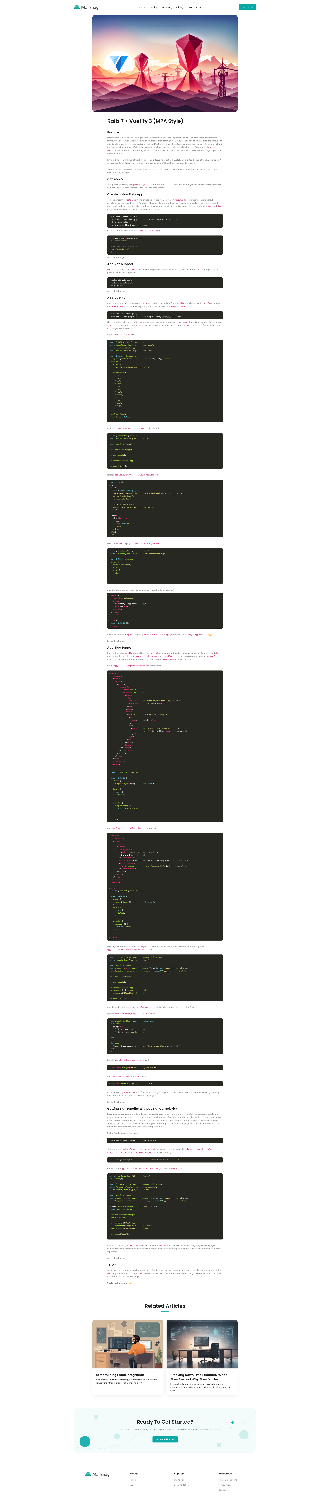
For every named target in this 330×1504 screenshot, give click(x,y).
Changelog (179, 1480)
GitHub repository (161, 169)
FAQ (190, 7)
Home (142, 7)
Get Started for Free (165, 1439)
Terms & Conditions (227, 1480)
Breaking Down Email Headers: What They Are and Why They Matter (198, 1377)
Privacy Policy (224, 1485)
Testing (154, 7)
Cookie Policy (224, 1490)
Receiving (167, 7)
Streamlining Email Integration (120, 1375)
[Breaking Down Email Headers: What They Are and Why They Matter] (202, 1344)
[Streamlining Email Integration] (127, 1344)
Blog (198, 7)
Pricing (179, 7)
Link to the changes (116, 257)
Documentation (181, 1485)
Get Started (247, 7)
